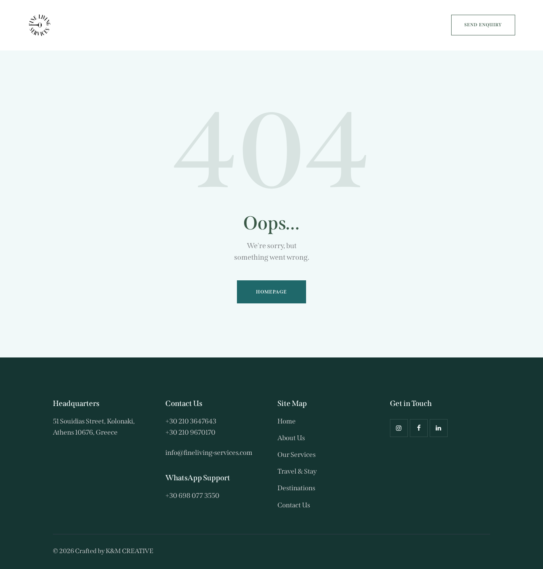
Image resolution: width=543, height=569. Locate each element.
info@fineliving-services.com (208, 453)
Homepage (271, 292)
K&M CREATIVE (129, 551)
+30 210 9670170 (190, 432)
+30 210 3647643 (190, 421)
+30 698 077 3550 (192, 495)
